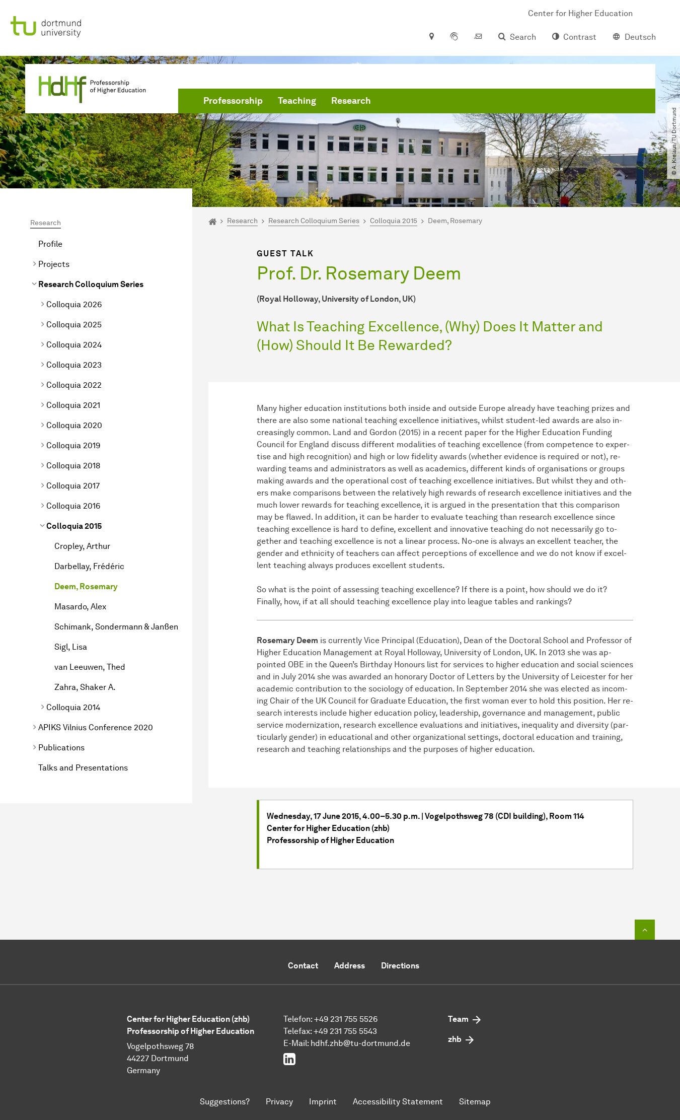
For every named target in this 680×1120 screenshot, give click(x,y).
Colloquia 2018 (73, 465)
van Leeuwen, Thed (89, 667)
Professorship (233, 100)
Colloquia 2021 (73, 405)
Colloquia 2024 (74, 344)
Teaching (297, 100)
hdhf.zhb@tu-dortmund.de (360, 1043)
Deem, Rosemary (86, 586)
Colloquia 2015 (74, 526)
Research (351, 100)
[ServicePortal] (454, 37)
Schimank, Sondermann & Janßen (116, 627)
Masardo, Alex (80, 606)
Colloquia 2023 (74, 365)
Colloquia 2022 (74, 385)
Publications (61, 747)
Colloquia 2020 (74, 425)
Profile (50, 244)
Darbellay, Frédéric (89, 566)
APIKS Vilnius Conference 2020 (95, 727)
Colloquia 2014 (73, 707)
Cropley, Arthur (82, 546)
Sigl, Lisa (70, 647)
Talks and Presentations (83, 768)
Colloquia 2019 (73, 445)
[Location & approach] (431, 37)
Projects (53, 264)
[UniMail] (478, 37)
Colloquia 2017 (73, 486)
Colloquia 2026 (74, 304)
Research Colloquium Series (90, 284)
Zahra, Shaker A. (85, 687)
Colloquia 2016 (73, 506)
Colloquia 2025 (74, 324)
